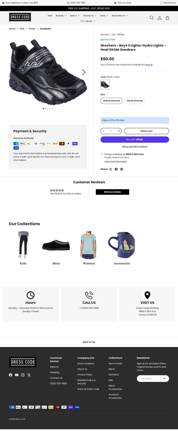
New (50, 15)
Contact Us (56, 378)
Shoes (32, 28)
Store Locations (85, 363)
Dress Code (20, 419)
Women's (88, 15)
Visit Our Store (124, 2)
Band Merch (118, 15)
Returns (54, 366)
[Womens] (89, 245)
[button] (167, 18)
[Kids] (23, 245)
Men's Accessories (115, 387)
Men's (73, 15)
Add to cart (147, 131)
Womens (89, 263)
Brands (59, 15)
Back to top (89, 342)
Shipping (54, 372)
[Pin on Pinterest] (121, 169)
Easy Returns (170, 2)
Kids (22, 28)
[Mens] (56, 245)
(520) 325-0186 (78, 2)
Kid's (102, 15)
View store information (115, 161)
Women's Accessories (115, 396)
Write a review (112, 192)
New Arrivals (115, 363)
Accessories (122, 263)
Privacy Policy (84, 374)
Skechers (105, 34)
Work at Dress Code (88, 389)
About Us (82, 369)
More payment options (134, 146)
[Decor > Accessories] (122, 245)
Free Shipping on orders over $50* (22, 2)
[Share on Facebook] (116, 169)
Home (12, 28)
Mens (56, 263)
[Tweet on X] (110, 169)
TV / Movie (86, 21)
